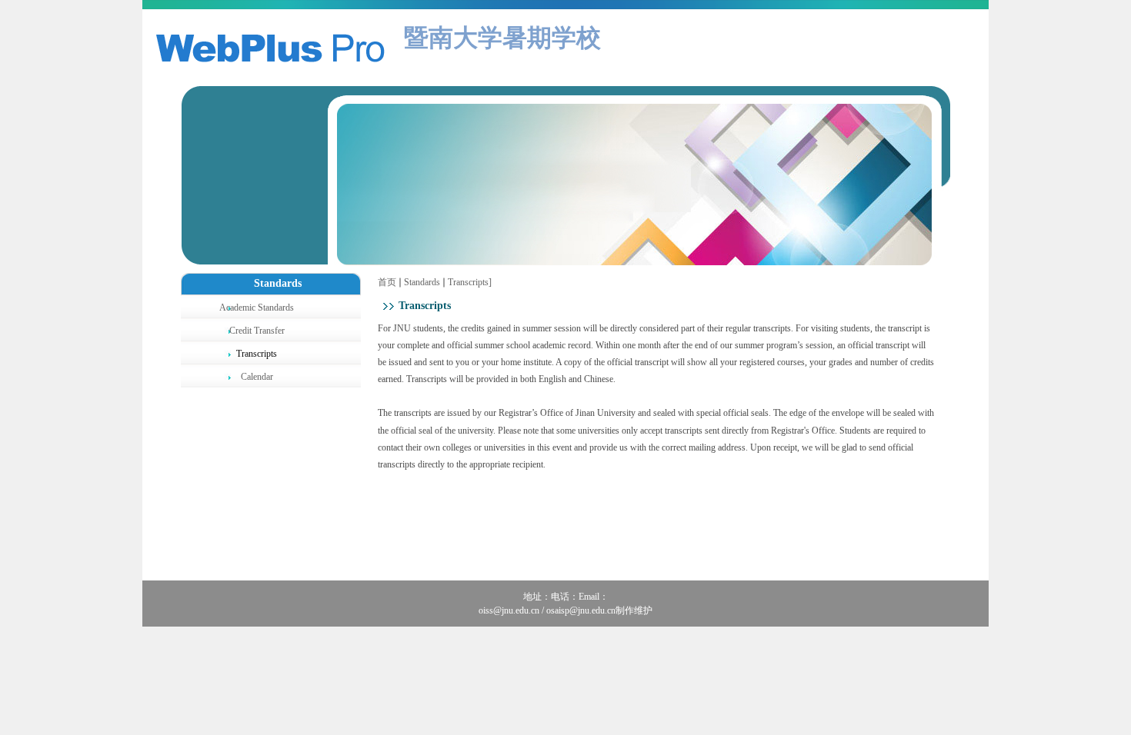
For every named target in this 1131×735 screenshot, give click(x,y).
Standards (422, 282)
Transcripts (468, 282)
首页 (387, 282)
